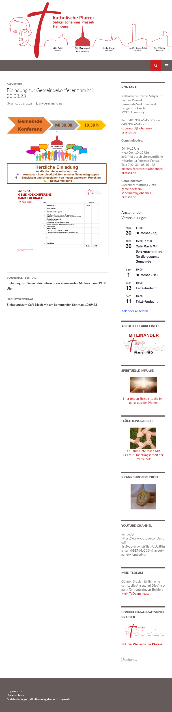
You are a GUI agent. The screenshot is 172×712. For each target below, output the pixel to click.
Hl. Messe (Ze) (146, 233)
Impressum (14, 691)
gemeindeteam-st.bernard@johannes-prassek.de (136, 193)
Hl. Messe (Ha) (147, 275)
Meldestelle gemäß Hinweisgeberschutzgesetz (38, 699)
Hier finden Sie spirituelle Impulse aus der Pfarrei (143, 400)
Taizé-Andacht (147, 288)
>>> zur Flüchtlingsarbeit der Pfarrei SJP (143, 457)
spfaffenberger (50, 103)
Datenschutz (15, 695)
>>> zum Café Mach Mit (143, 451)
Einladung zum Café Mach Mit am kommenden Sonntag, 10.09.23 (52, 301)
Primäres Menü (166, 65)
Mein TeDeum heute (135, 593)
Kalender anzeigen (134, 311)
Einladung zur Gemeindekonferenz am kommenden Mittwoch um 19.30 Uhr (56, 283)
